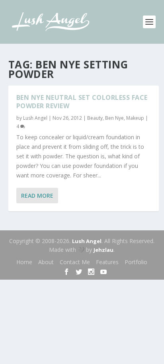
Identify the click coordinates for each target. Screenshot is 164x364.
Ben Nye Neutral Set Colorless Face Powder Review (82, 101)
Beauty (95, 118)
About (46, 262)
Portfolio (136, 262)
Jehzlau (103, 249)
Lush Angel (35, 118)
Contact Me (75, 262)
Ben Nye (114, 118)
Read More (37, 195)
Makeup (135, 118)
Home (24, 262)
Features (107, 262)
